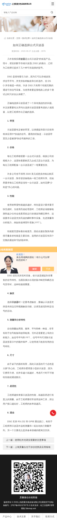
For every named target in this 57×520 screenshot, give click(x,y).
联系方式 (49, 516)
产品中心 (7, 516)
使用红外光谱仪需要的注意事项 (30, 440)
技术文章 (26, 38)
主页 (18, 38)
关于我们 (35, 516)
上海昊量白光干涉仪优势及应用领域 (32, 447)
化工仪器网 (45, 505)
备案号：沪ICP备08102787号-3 (16, 505)
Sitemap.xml (30, 508)
